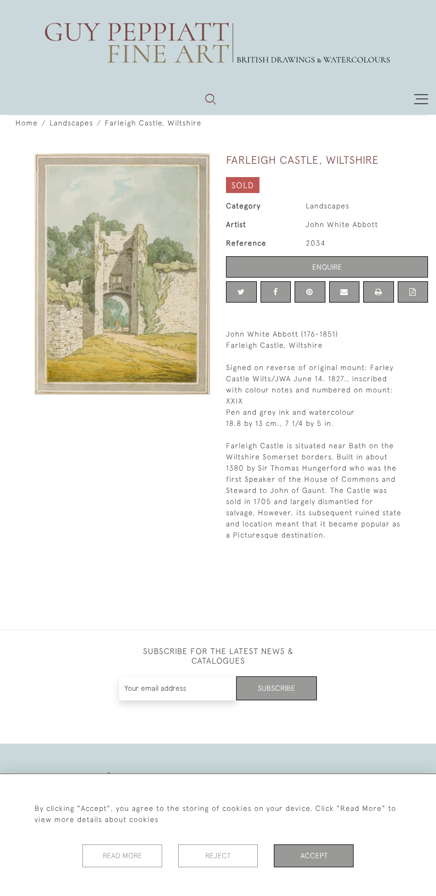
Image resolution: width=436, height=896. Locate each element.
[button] (210, 99)
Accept (314, 855)
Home (26, 123)
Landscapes (71, 123)
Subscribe (276, 688)
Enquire (327, 267)
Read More (122, 855)
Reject (218, 855)
